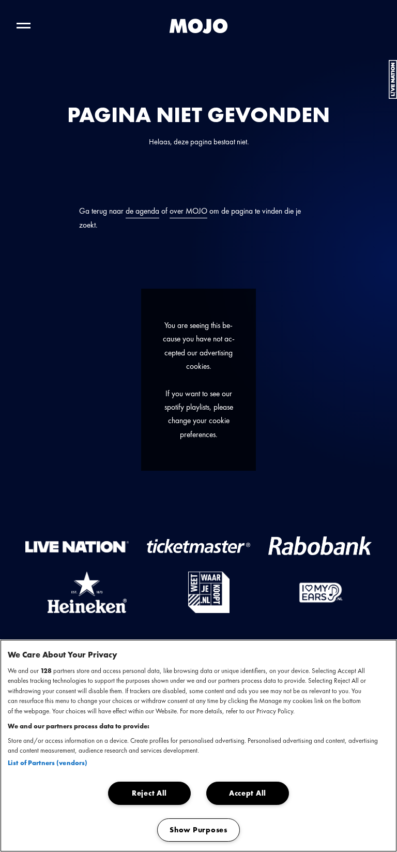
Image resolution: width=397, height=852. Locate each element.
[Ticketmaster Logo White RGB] (198, 546)
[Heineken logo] (87, 592)
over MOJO (188, 211)
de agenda (142, 211)
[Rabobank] (320, 545)
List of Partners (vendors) (47, 762)
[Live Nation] (77, 545)
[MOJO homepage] (198, 25)
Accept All (247, 793)
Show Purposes (198, 829)
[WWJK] (209, 592)
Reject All (149, 793)
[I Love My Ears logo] (320, 592)
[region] (198, 745)
